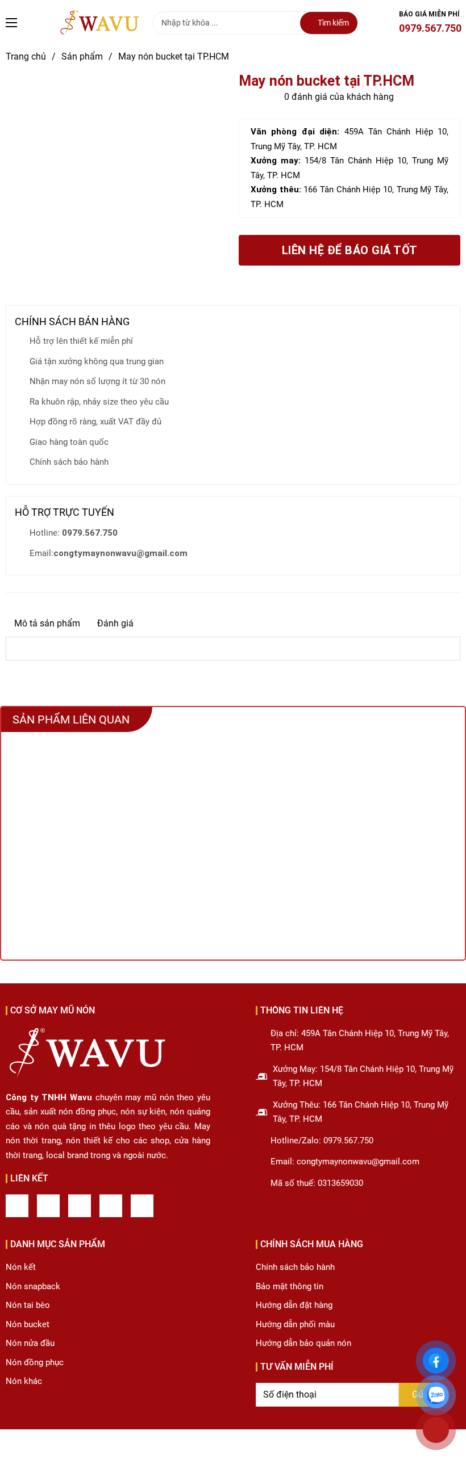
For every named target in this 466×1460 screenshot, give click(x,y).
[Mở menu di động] (11, 22)
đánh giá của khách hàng (339, 97)
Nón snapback (33, 1286)
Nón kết (21, 1267)
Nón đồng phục (35, 1362)
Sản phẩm (82, 56)
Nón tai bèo (28, 1305)
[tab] (47, 623)
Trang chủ (26, 56)
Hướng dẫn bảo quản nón (303, 1343)
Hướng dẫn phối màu (295, 1324)
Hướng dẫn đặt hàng (294, 1305)
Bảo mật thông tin (289, 1286)
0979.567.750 (430, 28)
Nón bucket (27, 1324)
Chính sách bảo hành (295, 1267)
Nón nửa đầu (30, 1343)
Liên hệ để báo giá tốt (350, 250)
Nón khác (24, 1381)
